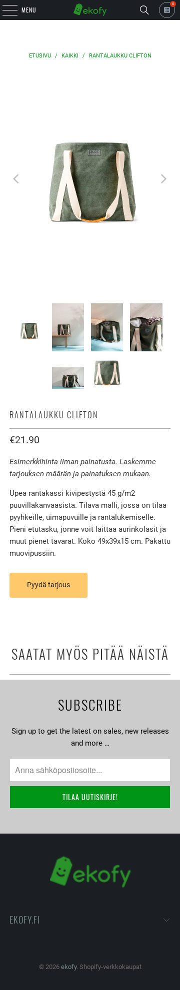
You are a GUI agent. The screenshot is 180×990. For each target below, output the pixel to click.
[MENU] (4, 10)
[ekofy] (90, 10)
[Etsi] (144, 10)
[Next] (163, 179)
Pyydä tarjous (48, 585)
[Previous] (17, 179)
